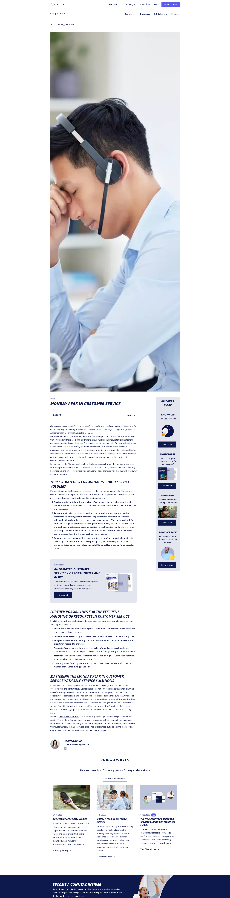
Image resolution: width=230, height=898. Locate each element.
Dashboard (145, 14)
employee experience (95, 726)
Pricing (174, 14)
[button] (113, 4)
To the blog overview (115, 778)
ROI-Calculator (161, 14)
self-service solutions (69, 716)
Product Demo (170, 4)
